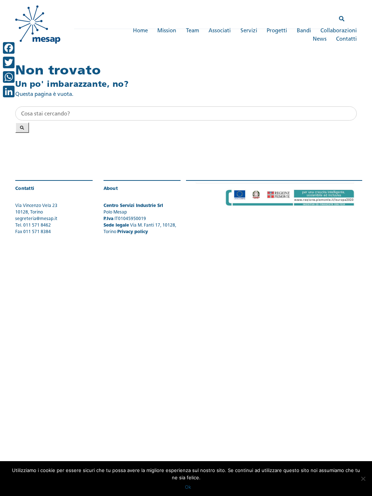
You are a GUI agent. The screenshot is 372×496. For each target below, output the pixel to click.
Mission (166, 31)
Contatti (346, 39)
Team (192, 31)
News (320, 39)
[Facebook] (8, 48)
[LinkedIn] (8, 91)
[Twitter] (8, 62)
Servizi (248, 31)
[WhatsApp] (8, 77)
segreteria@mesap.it (36, 219)
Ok (188, 487)
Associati (220, 31)
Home (140, 31)
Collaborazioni (338, 31)
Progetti (277, 31)
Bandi (304, 31)
